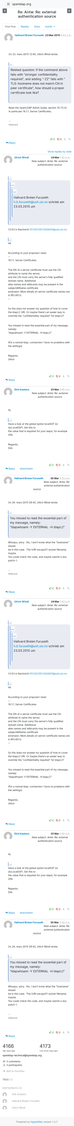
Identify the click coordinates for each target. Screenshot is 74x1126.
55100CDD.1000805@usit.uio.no (48, 229)
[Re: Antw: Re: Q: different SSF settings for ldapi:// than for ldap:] (5, 10)
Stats (37, 26)
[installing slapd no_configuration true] (69, 10)
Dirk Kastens (21, 389)
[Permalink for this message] (69, 139)
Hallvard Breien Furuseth (29, 35)
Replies (25, 26)
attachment (26, 468)
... (11, 64)
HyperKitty (37, 1121)
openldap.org (21, 4)
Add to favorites (15, 1071)
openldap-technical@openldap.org (22, 1055)
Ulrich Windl (21, 157)
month (49, 26)
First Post (10, 26)
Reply (11, 142)
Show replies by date (59, 151)
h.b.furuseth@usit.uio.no (31, 202)
